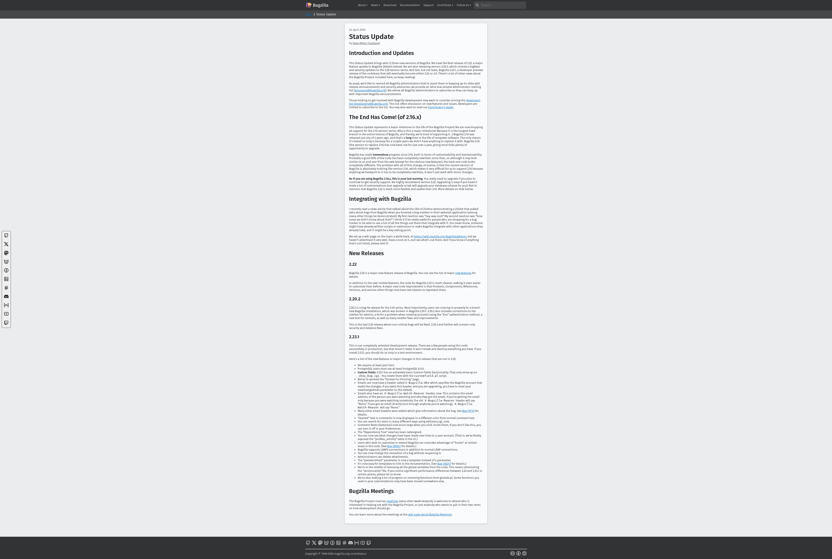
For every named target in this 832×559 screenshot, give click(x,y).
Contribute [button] (444, 5)
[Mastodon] (6, 254)
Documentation (410, 5)
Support (428, 5)
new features (463, 273)
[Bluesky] (6, 263)
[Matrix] (6, 306)
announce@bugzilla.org (370, 90)
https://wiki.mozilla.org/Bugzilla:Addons (440, 236)
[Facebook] (6, 272)
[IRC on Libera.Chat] (6, 289)
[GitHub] (6, 237)
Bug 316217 (444, 463)
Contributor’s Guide (440, 107)
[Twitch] (6, 324)
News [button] (375, 5)
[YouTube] (6, 315)
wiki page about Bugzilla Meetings (430, 514)
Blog (309, 14)
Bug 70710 (468, 410)
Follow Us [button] (463, 5)
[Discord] (6, 298)
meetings (392, 501)
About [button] (362, 5)
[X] (6, 245)
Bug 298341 (394, 446)
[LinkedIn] (6, 280)
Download (390, 5)
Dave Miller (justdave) (366, 43)
